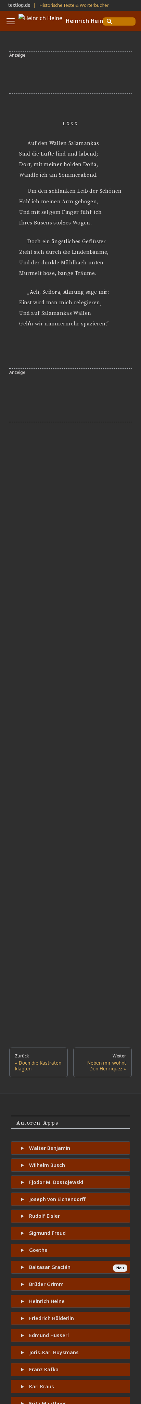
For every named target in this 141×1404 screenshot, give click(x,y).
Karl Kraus (41, 1386)
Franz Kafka (44, 1369)
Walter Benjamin (49, 1148)
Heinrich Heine (47, 1301)
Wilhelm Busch (47, 1165)
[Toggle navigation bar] (10, 21)
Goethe (38, 1250)
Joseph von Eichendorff (57, 1199)
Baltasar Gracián (49, 1267)
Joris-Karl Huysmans (54, 1352)
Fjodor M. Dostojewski (56, 1182)
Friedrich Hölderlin (51, 1318)
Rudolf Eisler (44, 1216)
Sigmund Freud (47, 1233)
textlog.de (19, 5)
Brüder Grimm (46, 1284)
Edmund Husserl (49, 1335)
